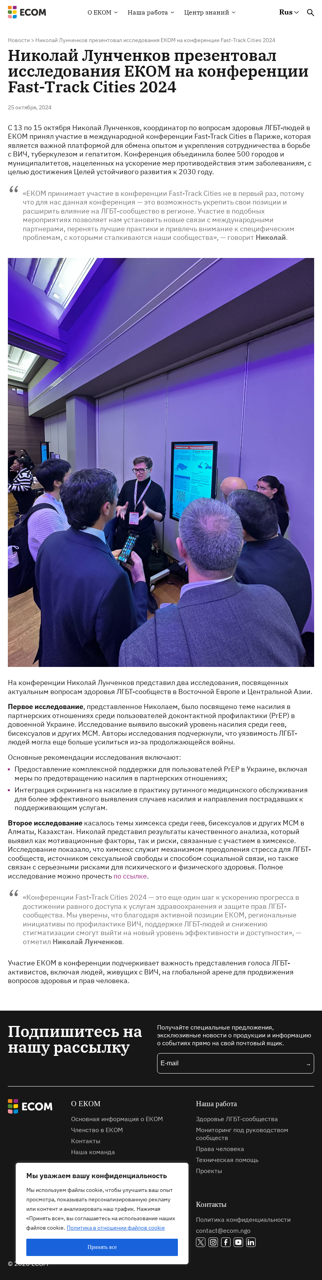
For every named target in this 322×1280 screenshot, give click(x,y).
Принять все (102, 1247)
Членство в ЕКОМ (97, 1130)
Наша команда (93, 1152)
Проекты (209, 1171)
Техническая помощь (227, 1160)
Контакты (86, 1141)
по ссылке (130, 875)
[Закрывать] (180, 1169)
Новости (19, 40)
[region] (102, 1213)
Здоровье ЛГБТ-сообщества (237, 1119)
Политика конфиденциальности (243, 1219)
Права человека (220, 1149)
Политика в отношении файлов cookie (116, 1227)
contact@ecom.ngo (223, 1230)
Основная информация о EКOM (117, 1119)
